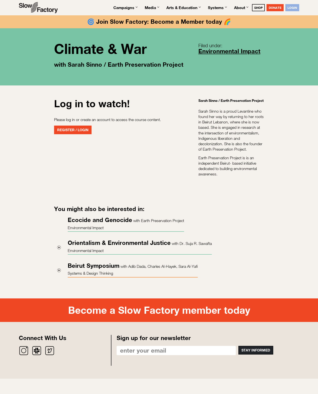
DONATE (275, 7)
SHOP (258, 7)
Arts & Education (182, 7)
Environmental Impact (229, 51)
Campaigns (123, 7)
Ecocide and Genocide (100, 219)
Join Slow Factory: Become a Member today (159, 21)
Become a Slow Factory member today (159, 310)
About (239, 7)
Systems (216, 7)
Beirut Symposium (93, 265)
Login (292, 7)
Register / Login (72, 130)
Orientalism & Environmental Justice (119, 242)
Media (150, 7)
